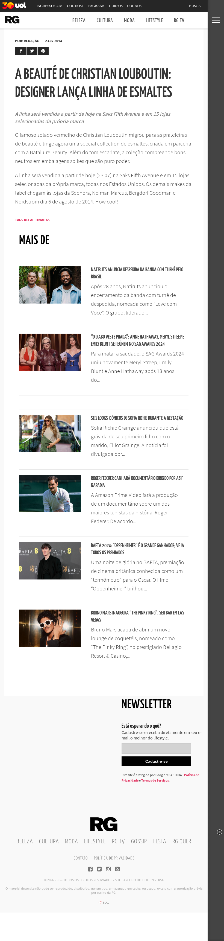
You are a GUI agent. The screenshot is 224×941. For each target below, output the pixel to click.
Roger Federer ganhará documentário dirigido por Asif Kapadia (137, 482)
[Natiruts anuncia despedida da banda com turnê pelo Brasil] (50, 302)
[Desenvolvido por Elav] (104, 904)
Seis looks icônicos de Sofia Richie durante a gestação (137, 418)
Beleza (79, 20)
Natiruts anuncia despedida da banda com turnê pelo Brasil (137, 273)
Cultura (105, 20)
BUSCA (195, 6)
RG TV (179, 20)
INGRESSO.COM (50, 6)
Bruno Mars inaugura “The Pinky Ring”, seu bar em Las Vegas (137, 616)
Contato (81, 858)
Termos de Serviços (155, 780)
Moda (129, 20)
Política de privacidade (114, 858)
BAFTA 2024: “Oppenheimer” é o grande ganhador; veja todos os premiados (137, 549)
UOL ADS (134, 6)
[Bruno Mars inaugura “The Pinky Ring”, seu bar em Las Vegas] (50, 645)
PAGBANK (96, 6)
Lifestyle (154, 20)
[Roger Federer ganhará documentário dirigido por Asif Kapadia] (50, 511)
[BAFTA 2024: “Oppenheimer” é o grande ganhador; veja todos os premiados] (50, 578)
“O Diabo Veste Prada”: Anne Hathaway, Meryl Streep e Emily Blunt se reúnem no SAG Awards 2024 (137, 340)
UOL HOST (75, 6)
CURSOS (116, 6)
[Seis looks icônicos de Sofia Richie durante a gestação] (50, 450)
